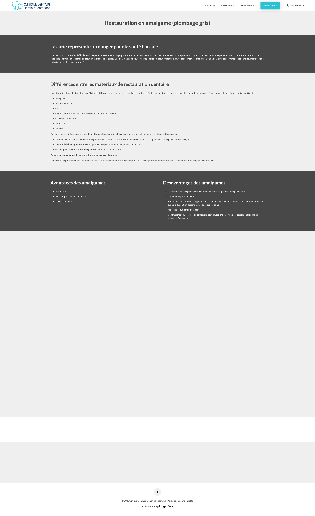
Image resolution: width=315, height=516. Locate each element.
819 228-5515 (297, 5)
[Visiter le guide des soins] (171, 506)
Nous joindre (247, 5)
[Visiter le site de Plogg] (161, 506)
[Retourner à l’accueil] (31, 6)
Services (207, 5)
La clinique (226, 5)
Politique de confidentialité (180, 500)
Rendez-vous (270, 5)
